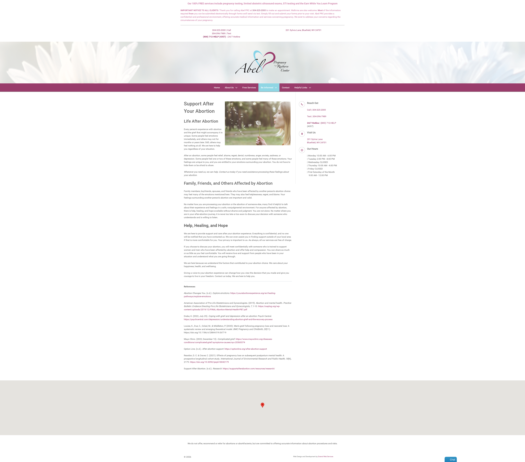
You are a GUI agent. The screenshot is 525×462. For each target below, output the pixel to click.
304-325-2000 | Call (221, 30)
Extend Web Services (325, 456)
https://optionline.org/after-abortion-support (245, 349)
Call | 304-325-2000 (316, 110)
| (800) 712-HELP (321, 123)
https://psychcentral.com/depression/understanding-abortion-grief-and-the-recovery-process (228, 319)
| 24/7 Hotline (221, 36)
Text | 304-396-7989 (316, 116)
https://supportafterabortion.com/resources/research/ (249, 368)
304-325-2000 (259, 10)
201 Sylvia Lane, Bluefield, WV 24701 (303, 30)
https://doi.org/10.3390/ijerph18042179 (209, 362)
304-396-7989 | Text (221, 33)
